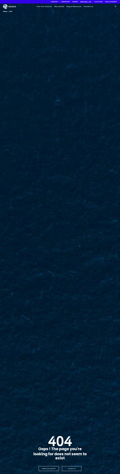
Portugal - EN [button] (85, 1)
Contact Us (88, 6)
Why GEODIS (59, 6)
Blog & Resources (74, 6)
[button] (54, 1)
